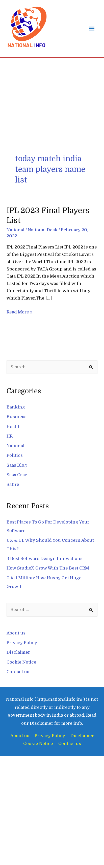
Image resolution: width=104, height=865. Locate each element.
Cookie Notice (21, 662)
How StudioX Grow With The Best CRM (48, 568)
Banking (16, 407)
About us (16, 633)
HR (10, 436)
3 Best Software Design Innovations (45, 558)
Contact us (18, 671)
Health (14, 426)
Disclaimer (18, 652)
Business (17, 416)
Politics (15, 455)
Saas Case (17, 474)
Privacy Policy (22, 642)
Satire (13, 484)
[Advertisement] (52, 120)
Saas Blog (17, 465)
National (15, 229)
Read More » (19, 311)
